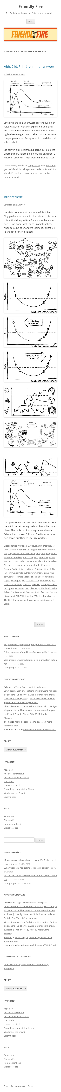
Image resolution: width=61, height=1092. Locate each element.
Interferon (31, 572)
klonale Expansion (12, 173)
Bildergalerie (13, 197)
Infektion (52, 169)
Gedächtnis (41, 169)
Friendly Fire (31, 6)
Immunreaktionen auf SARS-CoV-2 (39, 729)
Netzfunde (9, 781)
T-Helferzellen (27, 596)
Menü (30, 21)
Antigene (40, 553)
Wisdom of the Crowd (14, 793)
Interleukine (43, 572)
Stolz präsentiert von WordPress (18, 1086)
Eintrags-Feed (10, 820)
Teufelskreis (48, 596)
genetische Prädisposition (36, 569)
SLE (17, 596)
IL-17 (51, 569)
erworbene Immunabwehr (27, 565)
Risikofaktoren (42, 592)
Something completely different (19, 789)
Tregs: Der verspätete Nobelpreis (31, 687)
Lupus (7, 580)
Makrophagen (18, 580)
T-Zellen (38, 596)
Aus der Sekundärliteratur (16, 777)
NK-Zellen (19, 588)
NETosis (36, 584)
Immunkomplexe (16, 572)
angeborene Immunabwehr (21, 553)
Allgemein (8, 769)
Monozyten (45, 580)
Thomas (8, 721)
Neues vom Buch (12, 785)
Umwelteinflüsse (25, 599)
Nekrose (27, 584)
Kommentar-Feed (12, 824)
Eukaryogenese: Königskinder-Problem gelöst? (26, 652)
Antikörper (28, 557)
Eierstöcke (9, 565)
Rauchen (30, 592)
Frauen (7, 569)
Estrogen (45, 565)
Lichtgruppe (10, 667)
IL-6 (5, 572)
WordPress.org (11, 827)
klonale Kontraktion (32, 173)
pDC (27, 588)
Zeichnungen (10, 796)
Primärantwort (18, 592)
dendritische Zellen (47, 561)
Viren (36, 599)
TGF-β (7, 599)
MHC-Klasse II (32, 580)
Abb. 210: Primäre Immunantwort (29, 66)
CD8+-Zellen (31, 561)
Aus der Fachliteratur (14, 773)
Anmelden (9, 816)
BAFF (10, 561)
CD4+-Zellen (19, 561)
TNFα (13, 599)
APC (36, 557)
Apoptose (43, 557)
